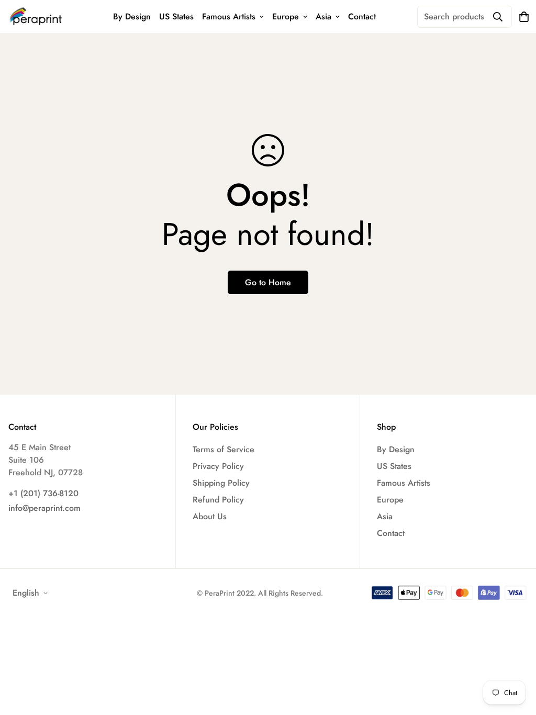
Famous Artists (228, 16)
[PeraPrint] (35, 16)
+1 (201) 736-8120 (43, 493)
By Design (132, 16)
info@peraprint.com (44, 508)
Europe (285, 16)
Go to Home (268, 282)
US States (176, 16)
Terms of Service (223, 449)
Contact (362, 16)
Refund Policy (218, 500)
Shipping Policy (221, 483)
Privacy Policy (218, 466)
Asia (323, 16)
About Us (210, 516)
